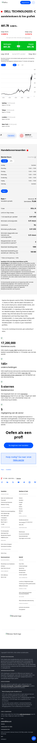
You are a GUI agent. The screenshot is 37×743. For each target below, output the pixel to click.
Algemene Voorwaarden (7, 686)
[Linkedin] (7, 482)
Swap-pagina (27, 37)
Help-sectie (18, 460)
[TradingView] (35, 482)
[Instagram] (30, 482)
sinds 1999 (13, 350)
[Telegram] (24, 482)
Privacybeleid (17, 686)
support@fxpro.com (6, 721)
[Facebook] (2, 482)
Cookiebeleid (25, 686)
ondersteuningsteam (24, 714)
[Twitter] (13, 482)
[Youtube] (18, 482)
